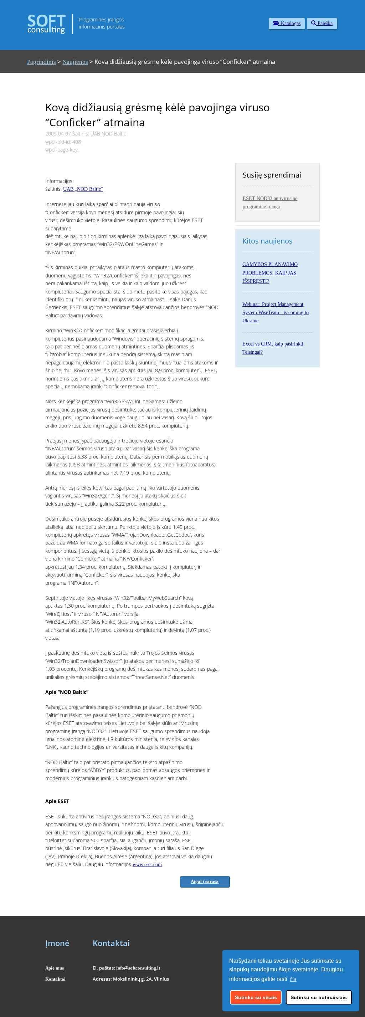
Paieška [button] (324, 23)
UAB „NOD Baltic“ (83, 189)
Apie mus (54, 968)
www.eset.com (147, 864)
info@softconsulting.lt (138, 968)
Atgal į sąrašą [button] (205, 881)
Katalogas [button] (289, 23)
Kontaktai (55, 979)
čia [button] (293, 979)
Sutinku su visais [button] (256, 997)
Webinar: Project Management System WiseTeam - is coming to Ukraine (275, 313)
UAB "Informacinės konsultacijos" (291, 1007)
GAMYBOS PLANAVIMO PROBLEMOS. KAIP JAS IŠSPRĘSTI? (270, 273)
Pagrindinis (41, 61)
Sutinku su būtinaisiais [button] (319, 997)
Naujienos (75, 61)
